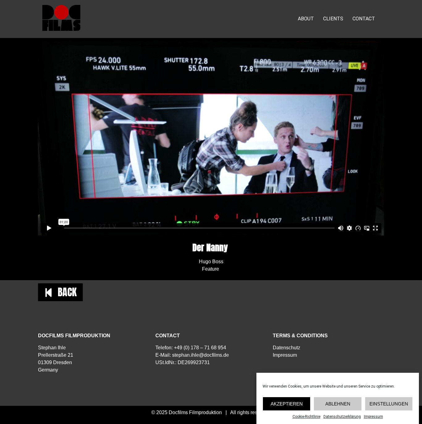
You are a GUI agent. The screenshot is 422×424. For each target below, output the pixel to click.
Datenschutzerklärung (342, 416)
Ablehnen (337, 403)
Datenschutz (286, 347)
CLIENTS (333, 19)
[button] (60, 292)
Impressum (373, 416)
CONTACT (363, 19)
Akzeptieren (287, 403)
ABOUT (306, 19)
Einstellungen (388, 403)
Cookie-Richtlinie (306, 416)
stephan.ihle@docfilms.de (200, 355)
